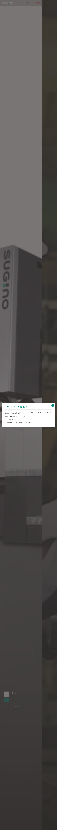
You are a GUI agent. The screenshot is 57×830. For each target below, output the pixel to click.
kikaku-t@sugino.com (22, 419)
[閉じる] (52, 405)
